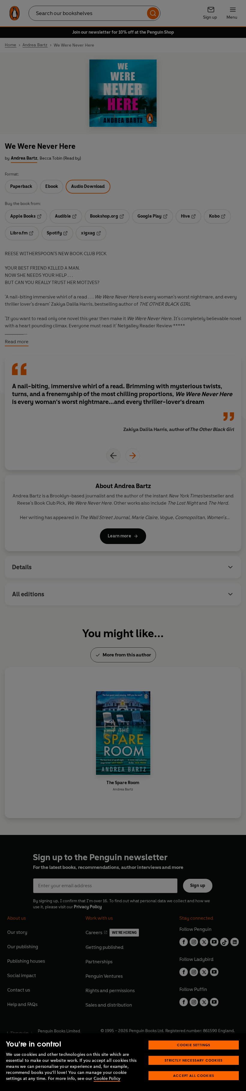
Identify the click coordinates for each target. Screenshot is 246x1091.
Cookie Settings (194, 1045)
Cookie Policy (107, 1078)
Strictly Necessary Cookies (194, 1060)
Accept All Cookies (193, 1075)
